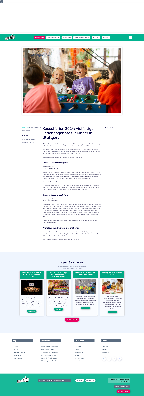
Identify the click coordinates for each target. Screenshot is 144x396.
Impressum (17, 355)
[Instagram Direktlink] (104, 359)
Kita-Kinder (78, 347)
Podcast (104, 349)
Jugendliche (79, 352)
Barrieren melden (123, 391)
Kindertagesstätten (47, 349)
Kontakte (16, 349)
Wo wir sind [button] (67, 37)
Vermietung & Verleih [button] (82, 37)
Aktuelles (105, 347)
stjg (33, 142)
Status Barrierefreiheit (122, 386)
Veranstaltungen (35, 127)
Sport (33, 139)
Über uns (16, 347)
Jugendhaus (26, 139)
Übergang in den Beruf (48, 361)
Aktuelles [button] (96, 37)
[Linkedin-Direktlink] (114, 359)
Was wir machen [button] (53, 37)
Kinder (77, 349)
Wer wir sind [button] (39, 37)
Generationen (79, 358)
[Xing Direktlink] (120, 359)
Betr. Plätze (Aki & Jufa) (48, 355)
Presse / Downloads (20, 352)
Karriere (106, 37)
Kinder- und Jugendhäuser (49, 347)
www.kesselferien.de (61, 151)
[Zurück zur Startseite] (13, 37)
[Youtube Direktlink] (109, 359)
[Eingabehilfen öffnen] (1, 1)
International (79, 361)
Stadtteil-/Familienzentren (49, 358)
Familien (77, 355)
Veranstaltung (26, 142)
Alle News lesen (72, 319)
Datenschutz (18, 358)
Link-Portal (105, 352)
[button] (130, 37)
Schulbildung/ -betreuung (49, 352)
